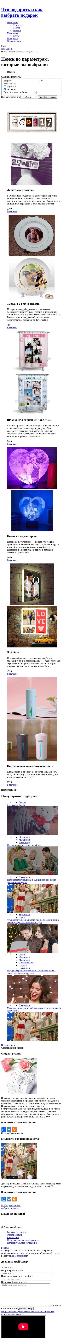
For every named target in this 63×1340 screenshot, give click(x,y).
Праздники (12, 38)
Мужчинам (12, 33)
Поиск (4, 51)
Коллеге (17, 30)
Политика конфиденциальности (23, 1240)
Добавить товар (25, 1308)
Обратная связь (14, 1235)
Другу (16, 35)
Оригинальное (14, 41)
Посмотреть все (9, 1045)
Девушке (17, 25)
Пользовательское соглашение (22, 1243)
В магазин (12, 211)
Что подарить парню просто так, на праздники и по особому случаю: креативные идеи (33, 921)
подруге (23, 965)
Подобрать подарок (47, 97)
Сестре (16, 27)
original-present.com (18, 1256)
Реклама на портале (17, 1232)
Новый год (24, 842)
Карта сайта (13, 1237)
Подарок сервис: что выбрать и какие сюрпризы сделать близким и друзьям (31, 972)
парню (22, 917)
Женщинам (12, 22)
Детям (22, 954)
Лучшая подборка (16, 805)
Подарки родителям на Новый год (24, 845)
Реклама (5, 1248)
